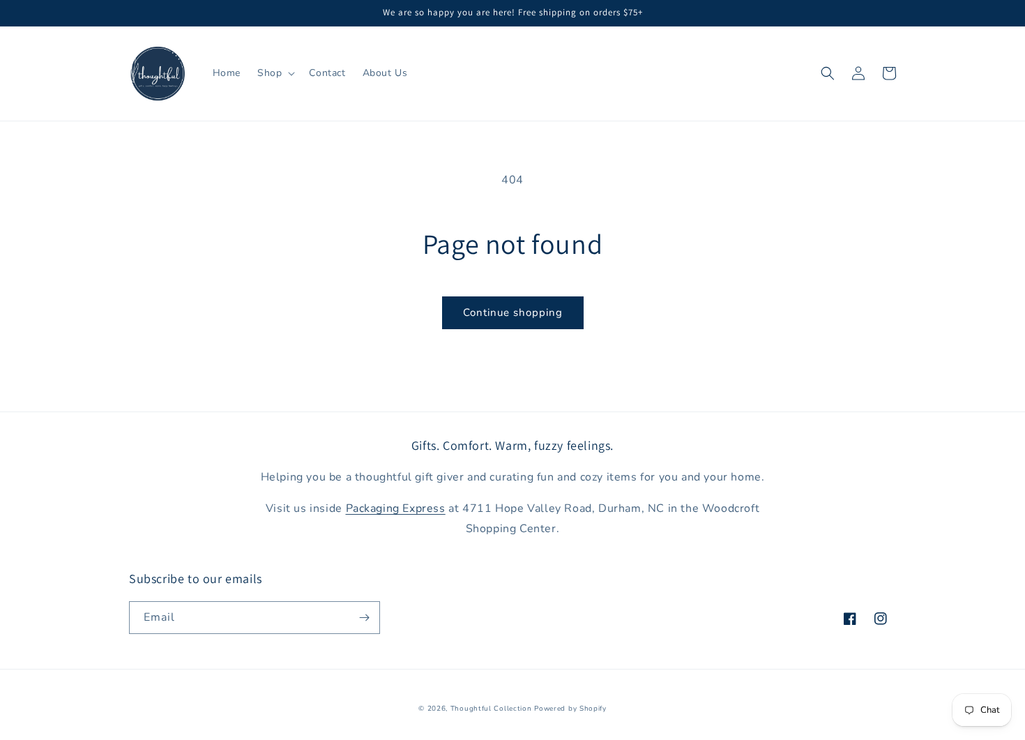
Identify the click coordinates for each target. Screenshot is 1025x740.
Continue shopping (513, 312)
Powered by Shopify (570, 708)
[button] (275, 73)
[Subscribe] (364, 617)
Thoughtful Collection (491, 708)
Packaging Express (396, 508)
